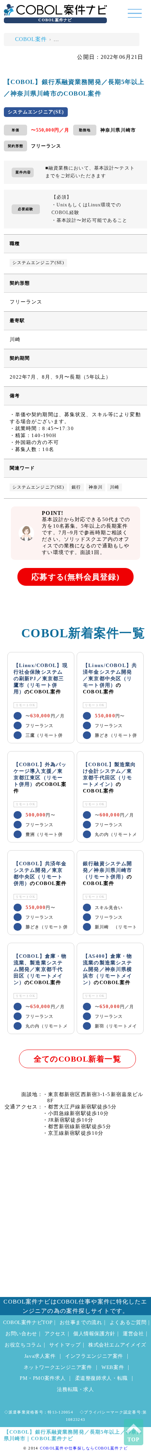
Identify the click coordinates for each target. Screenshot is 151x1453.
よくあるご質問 (128, 1322)
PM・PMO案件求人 (42, 1378)
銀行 (76, 487)
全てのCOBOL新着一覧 (77, 1059)
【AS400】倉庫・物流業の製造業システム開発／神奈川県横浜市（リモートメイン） (107, 969)
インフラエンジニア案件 (94, 1356)
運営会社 (133, 1333)
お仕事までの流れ (81, 1322)
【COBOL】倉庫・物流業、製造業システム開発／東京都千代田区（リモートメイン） (40, 969)
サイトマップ (65, 1345)
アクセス (55, 1333)
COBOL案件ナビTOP (28, 1322)
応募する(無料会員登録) (75, 577)
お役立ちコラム (23, 1345)
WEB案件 (112, 1367)
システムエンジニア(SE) (38, 263)
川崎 (114, 487)
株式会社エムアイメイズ (117, 1345)
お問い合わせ (21, 1333)
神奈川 (96, 487)
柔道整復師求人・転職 (101, 1378)
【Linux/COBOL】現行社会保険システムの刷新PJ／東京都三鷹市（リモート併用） (41, 679)
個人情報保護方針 (94, 1333)
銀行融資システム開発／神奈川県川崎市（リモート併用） (107, 870)
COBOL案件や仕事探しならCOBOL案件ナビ (84, 1448)
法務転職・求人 (75, 1389)
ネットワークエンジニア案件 (58, 1367)
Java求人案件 (40, 1356)
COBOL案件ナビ (55, 20)
